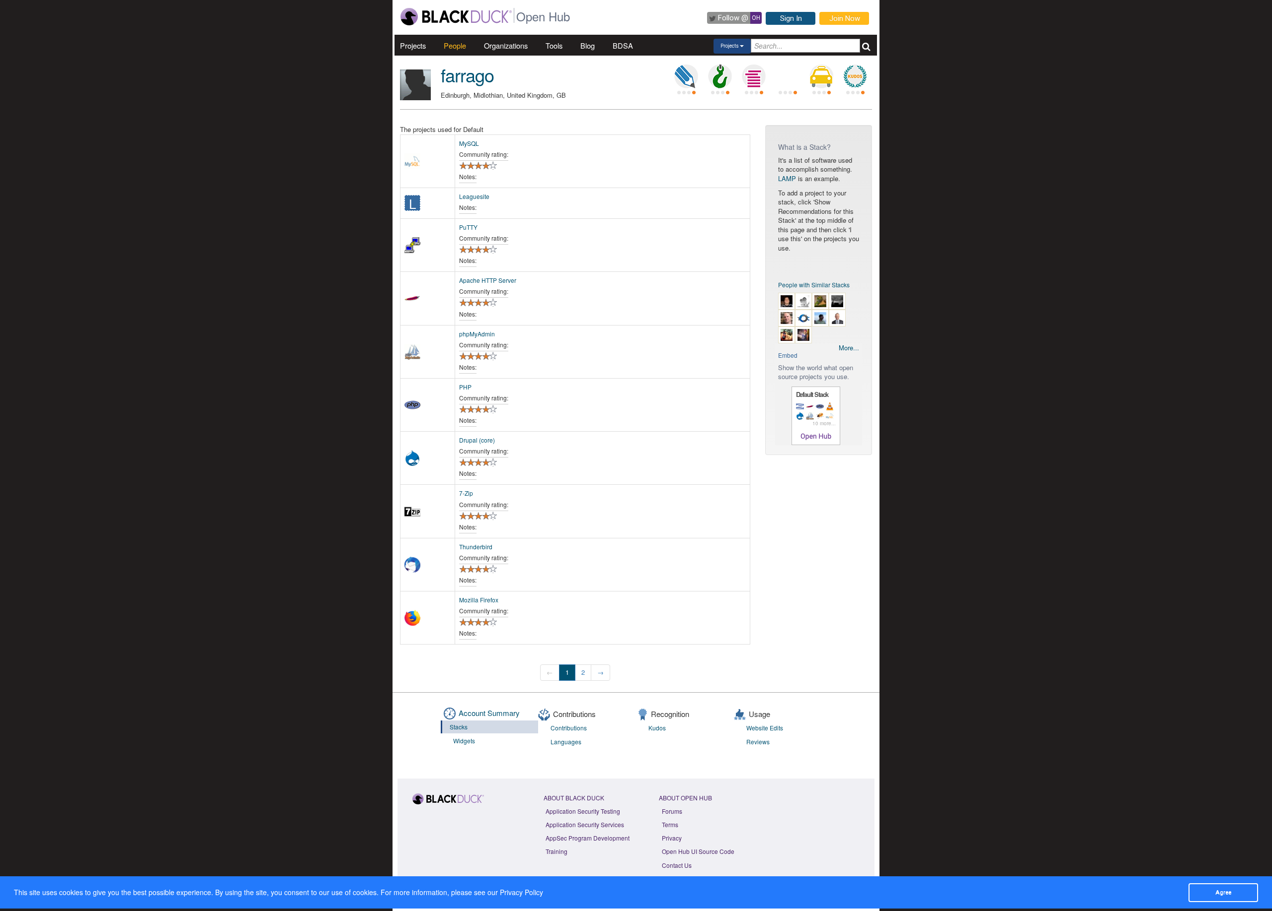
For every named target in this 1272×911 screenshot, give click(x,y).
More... (849, 347)
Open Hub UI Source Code (698, 851)
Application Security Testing (583, 811)
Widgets (464, 740)
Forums (672, 811)
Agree (1223, 892)
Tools (554, 45)
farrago (467, 74)
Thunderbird (475, 546)
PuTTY (468, 227)
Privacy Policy (521, 892)
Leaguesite (474, 196)
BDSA (623, 45)
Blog (587, 45)
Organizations (506, 45)
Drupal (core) (477, 440)
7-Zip (466, 493)
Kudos (657, 727)
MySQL (469, 143)
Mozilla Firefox (478, 599)
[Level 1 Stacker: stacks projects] (754, 76)
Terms (670, 824)
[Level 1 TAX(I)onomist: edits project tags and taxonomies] (821, 76)
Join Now (844, 18)
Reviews (758, 741)
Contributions (569, 727)
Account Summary (489, 713)
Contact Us (677, 865)
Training (556, 851)
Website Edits (764, 727)
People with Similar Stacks (814, 284)
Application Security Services (585, 824)
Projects (413, 45)
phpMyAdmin (477, 333)
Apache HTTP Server (487, 280)
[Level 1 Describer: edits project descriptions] (686, 76)
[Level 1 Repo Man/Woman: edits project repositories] (720, 76)
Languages (566, 741)
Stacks (459, 726)
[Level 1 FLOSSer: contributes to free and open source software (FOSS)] (787, 76)
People (455, 45)
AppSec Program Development (588, 838)
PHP (465, 387)
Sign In (791, 18)
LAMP (787, 178)
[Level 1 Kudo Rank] (855, 76)
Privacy (672, 838)
